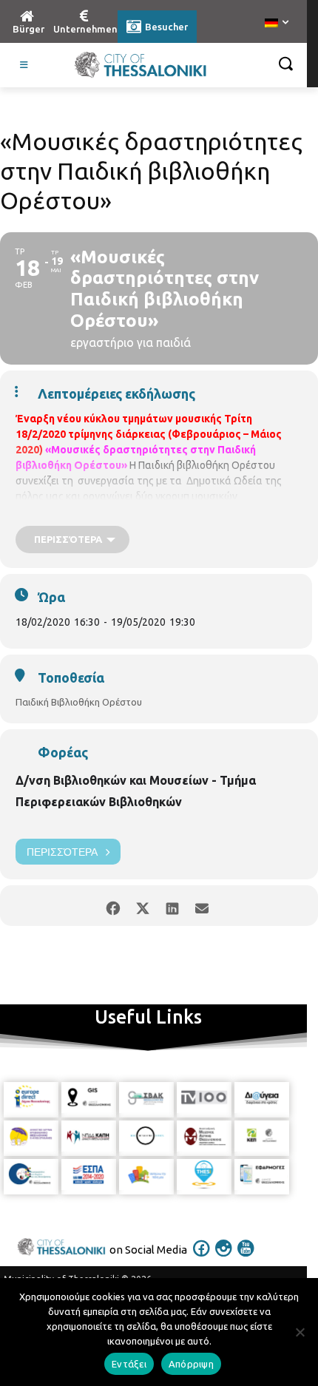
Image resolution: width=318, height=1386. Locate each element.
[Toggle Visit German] (24, 65)
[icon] (202, 1258)
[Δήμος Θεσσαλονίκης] (140, 65)
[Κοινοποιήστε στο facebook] (113, 906)
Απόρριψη (191, 1364)
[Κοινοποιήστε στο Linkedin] (172, 906)
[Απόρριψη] (299, 1332)
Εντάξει (129, 1364)
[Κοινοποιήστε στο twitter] (142, 906)
